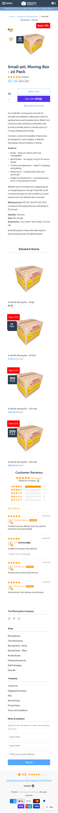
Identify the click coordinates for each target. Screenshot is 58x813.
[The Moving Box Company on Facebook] (9, 618)
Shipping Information (17, 691)
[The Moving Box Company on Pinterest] (14, 618)
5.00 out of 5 (36, 478)
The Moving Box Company (28, 792)
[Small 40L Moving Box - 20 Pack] (33, 44)
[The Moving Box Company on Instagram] (19, 618)
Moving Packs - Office (17, 650)
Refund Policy (14, 701)
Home (12, 16)
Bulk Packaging (14, 665)
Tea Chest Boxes (15, 641)
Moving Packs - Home (17, 646)
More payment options (34, 105)
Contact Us (13, 686)
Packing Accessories (17, 660)
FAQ (10, 696)
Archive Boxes (14, 655)
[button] (14, 77)
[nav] (7, 3)
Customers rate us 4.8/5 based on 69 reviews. (29, 780)
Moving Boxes (14, 636)
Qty (9, 94)
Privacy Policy (14, 705)
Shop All (11, 670)
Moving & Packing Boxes (27, 16)
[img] (14, 516)
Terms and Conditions (17, 710)
